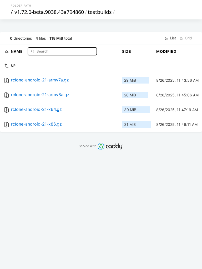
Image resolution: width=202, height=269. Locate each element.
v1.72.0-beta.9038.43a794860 (49, 11)
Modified (166, 51)
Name (17, 51)
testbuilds (100, 11)
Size (126, 51)
